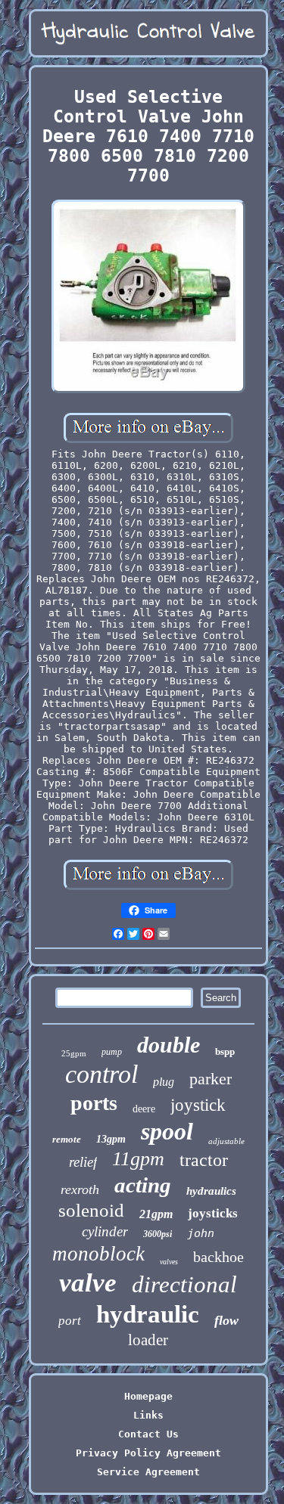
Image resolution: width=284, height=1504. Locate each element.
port (69, 1320)
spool (167, 1131)
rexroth (80, 1189)
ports (93, 1103)
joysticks (213, 1213)
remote (66, 1139)
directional (184, 1284)
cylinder (105, 1231)
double (168, 1044)
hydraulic (147, 1314)
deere (144, 1109)
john (200, 1233)
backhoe (218, 1256)
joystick (198, 1105)
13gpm (111, 1139)
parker (210, 1078)
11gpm (138, 1159)
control (101, 1074)
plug (163, 1081)
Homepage (148, 1396)
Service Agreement (148, 1472)
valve (88, 1283)
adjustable (226, 1141)
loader (148, 1340)
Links (148, 1415)
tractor (203, 1160)
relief (83, 1162)
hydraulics (211, 1191)
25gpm (73, 1053)
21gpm (156, 1214)
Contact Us (148, 1434)
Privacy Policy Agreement (148, 1453)
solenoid (91, 1210)
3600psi (157, 1234)
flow (226, 1320)
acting (142, 1185)
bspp (225, 1051)
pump (111, 1052)
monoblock (98, 1253)
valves (169, 1261)
